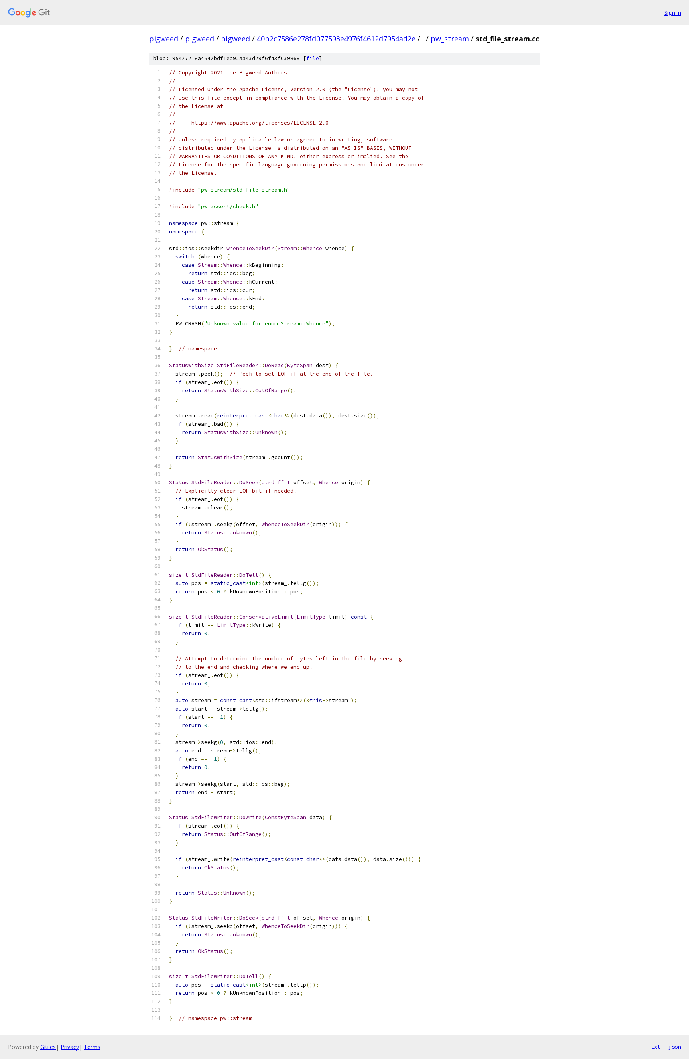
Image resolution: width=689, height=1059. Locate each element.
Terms (92, 1047)
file (312, 58)
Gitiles (48, 1047)
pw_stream (450, 38)
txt (655, 1046)
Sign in (672, 12)
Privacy (70, 1047)
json (674, 1046)
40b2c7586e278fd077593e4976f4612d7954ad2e (336, 38)
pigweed (163, 38)
